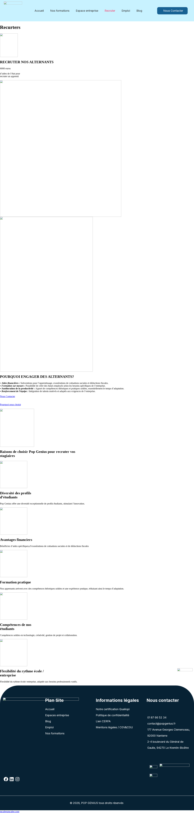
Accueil (39, 10)
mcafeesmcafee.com (9, 811)
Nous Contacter (7, 396)
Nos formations (59, 10)
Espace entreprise (87, 10)
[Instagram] (17, 779)
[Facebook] (6, 779)
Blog (139, 10)
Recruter (110, 10)
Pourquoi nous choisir (10, 404)
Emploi (126, 10)
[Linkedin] (12, 779)
